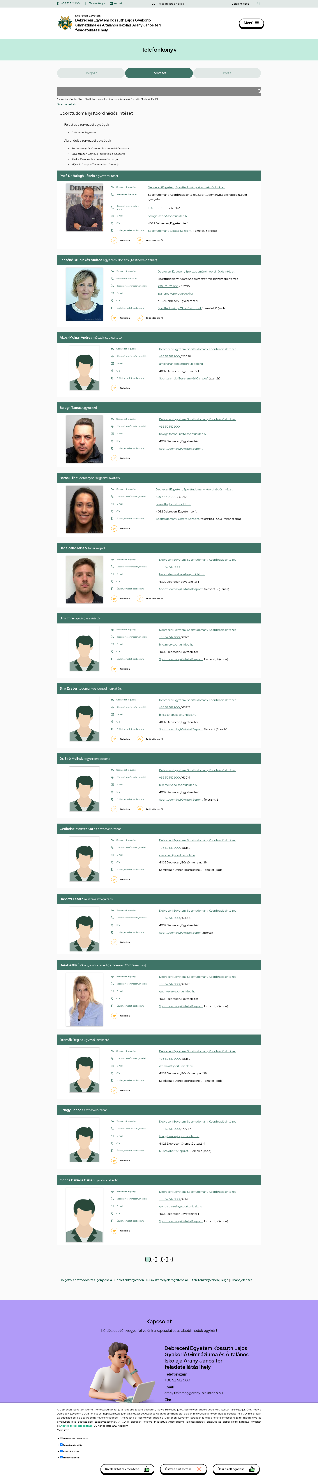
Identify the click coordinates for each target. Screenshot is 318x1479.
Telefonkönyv (97, 3)
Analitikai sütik (71, 1451)
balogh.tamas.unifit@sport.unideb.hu (183, 434)
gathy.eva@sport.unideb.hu (177, 991)
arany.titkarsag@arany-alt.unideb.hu (194, 1392)
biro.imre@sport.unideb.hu (176, 644)
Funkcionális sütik (72, 1445)
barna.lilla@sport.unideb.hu (173, 504)
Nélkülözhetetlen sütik (75, 1438)
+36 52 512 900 (70, 3)
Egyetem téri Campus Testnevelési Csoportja (99, 153)
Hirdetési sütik (71, 1457)
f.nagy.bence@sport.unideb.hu (179, 1136)
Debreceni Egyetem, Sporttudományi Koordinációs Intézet (186, 187)
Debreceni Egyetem (84, 132)
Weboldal (125, 240)
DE (153, 3)
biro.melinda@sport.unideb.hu (178, 785)
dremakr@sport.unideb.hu (176, 1066)
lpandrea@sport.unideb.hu (175, 293)
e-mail (118, 3)
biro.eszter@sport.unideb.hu (177, 715)
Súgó (224, 1280)
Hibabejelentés (241, 1280)
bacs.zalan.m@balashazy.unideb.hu (182, 574)
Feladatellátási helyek (171, 3)
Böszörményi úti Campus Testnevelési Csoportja (100, 148)
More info (63, 1430)
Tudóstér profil (154, 240)
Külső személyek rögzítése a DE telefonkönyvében (182, 1280)
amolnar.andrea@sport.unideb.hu (181, 364)
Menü (248, 23)
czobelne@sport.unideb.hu (177, 855)
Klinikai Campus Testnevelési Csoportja (95, 159)
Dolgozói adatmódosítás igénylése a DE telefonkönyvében (102, 1280)
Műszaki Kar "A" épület (173, 1151)
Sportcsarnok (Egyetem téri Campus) (183, 378)
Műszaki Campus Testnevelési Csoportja (95, 164)
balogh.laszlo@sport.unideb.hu (168, 216)
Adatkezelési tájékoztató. (76, 1425)
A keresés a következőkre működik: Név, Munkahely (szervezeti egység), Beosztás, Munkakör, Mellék (107, 99)
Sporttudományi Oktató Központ (169, 231)
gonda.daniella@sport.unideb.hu (180, 1206)
